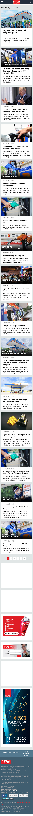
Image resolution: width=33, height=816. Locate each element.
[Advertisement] (16, 673)
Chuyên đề (4, 808)
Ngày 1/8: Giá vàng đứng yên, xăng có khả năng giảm (16, 436)
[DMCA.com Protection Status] (8, 798)
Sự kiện (16, 753)
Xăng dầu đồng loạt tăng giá (13, 256)
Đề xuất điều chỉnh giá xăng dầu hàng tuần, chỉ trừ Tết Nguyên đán (16, 70)
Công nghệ (14, 806)
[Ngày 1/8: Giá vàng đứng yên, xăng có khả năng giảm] (16, 421)
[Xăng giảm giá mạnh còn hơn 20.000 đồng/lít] (16, 170)
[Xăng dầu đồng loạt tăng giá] (16, 242)
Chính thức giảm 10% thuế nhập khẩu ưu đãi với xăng (15, 401)
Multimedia (16, 811)
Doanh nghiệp (6, 811)
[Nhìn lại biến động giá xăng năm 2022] (16, 207)
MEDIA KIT (7, 753)
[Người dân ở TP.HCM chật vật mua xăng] (16, 275)
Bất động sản (21, 808)
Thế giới (16, 810)
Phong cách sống (6, 810)
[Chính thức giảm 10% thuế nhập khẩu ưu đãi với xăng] (16, 386)
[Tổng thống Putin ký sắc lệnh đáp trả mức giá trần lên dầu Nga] (16, 96)
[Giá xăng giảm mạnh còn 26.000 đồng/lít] (16, 530)
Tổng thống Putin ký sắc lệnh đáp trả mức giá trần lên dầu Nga (16, 111)
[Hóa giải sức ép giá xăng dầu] (16, 312)
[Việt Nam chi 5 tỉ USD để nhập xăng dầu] (16, 19)
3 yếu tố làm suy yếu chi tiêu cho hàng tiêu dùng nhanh (15, 147)
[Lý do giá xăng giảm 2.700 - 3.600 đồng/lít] (16, 493)
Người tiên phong (24, 806)
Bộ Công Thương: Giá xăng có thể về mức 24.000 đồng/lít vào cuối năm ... (16, 473)
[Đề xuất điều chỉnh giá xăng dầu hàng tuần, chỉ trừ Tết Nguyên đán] (16, 57)
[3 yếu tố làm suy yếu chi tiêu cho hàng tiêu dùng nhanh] (16, 133)
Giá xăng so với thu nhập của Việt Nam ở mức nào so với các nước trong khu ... (16, 363)
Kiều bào (23, 810)
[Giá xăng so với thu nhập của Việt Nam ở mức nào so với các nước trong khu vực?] (16, 347)
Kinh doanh (5, 806)
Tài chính (12, 808)
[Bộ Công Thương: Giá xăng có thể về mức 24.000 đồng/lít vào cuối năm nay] (16, 458)
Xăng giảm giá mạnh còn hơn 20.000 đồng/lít (14, 184)
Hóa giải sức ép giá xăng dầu (14, 326)
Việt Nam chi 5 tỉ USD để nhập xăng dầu (14, 31)
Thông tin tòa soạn (26, 753)
